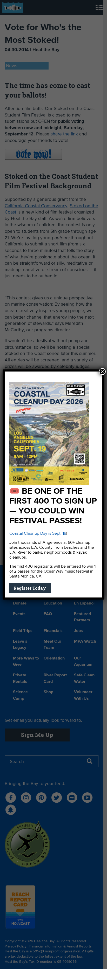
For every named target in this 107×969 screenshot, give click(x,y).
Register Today (30, 588)
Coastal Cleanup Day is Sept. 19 (37, 534)
